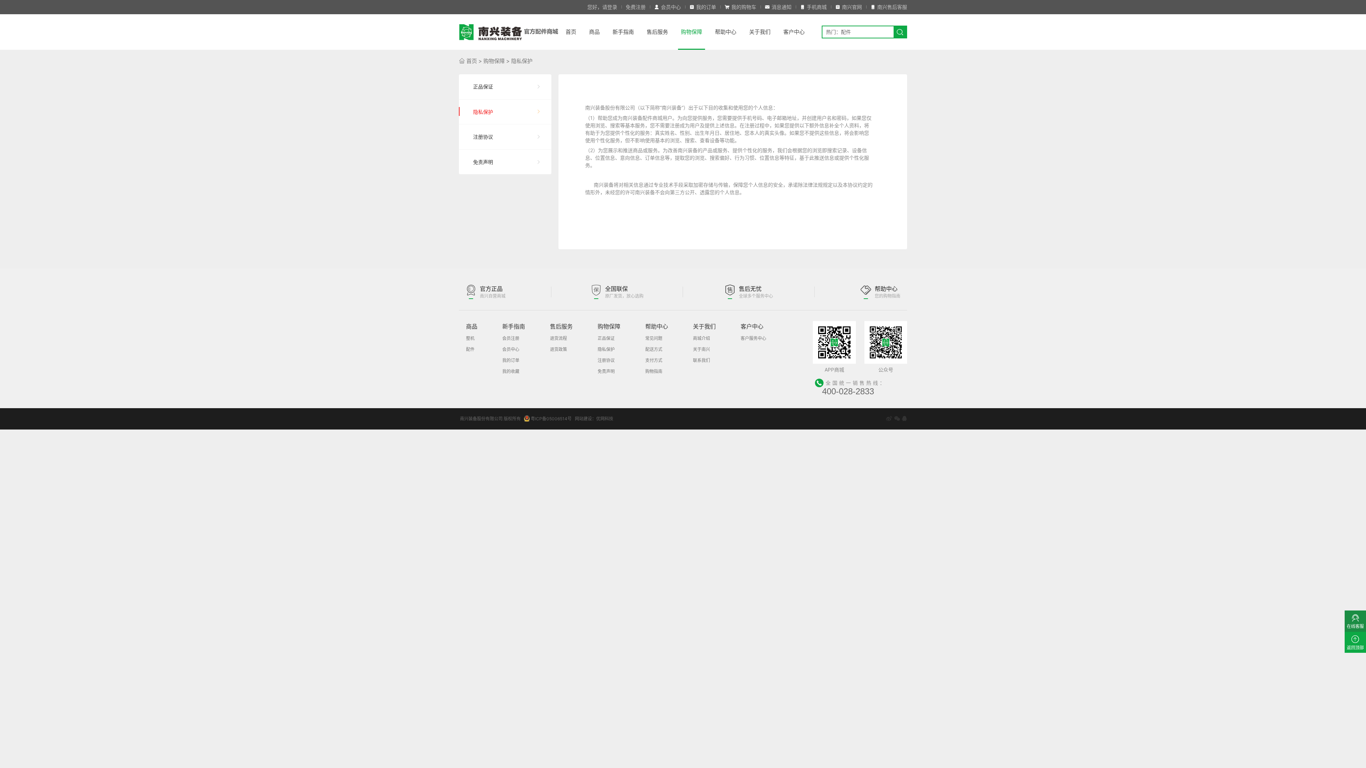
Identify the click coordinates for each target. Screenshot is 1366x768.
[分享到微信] (897, 418)
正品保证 (483, 87)
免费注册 (636, 7)
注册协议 (483, 137)
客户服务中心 (753, 338)
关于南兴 (701, 349)
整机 (470, 338)
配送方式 (653, 349)
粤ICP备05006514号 (551, 418)
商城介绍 (701, 338)
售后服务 (657, 31)
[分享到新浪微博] (889, 418)
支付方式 (653, 360)
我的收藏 (510, 371)
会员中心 (671, 7)
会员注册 (510, 338)
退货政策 (558, 349)
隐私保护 (522, 61)
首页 (571, 31)
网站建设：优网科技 (594, 418)
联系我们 (701, 360)
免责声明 (483, 162)
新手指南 (623, 31)
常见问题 (653, 338)
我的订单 (706, 7)
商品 (594, 31)
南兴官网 (852, 7)
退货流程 (558, 338)
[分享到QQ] (904, 418)
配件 (470, 349)
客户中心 (794, 31)
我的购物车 (743, 7)
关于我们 (760, 31)
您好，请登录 (602, 7)
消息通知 (781, 7)
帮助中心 (725, 31)
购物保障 (691, 31)
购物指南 (653, 371)
